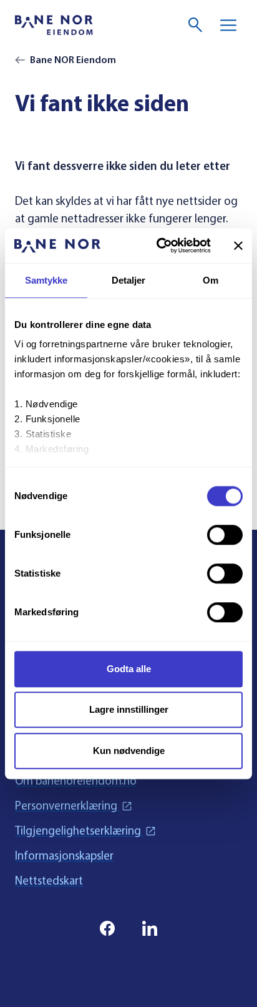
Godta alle (129, 668)
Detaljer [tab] (129, 280)
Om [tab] (210, 280)
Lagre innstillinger (128, 709)
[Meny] (228, 25)
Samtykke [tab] (46, 280)
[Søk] (196, 25)
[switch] (225, 535)
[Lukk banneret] (238, 245)
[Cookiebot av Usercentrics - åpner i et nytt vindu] (159, 245)
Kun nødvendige (129, 750)
